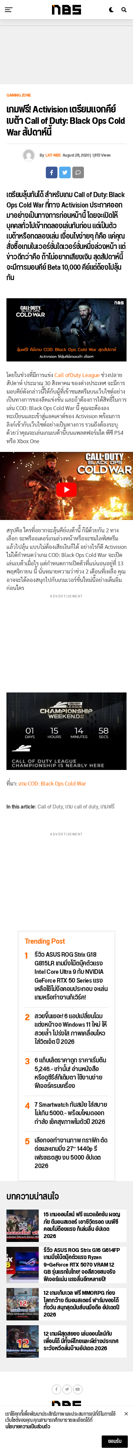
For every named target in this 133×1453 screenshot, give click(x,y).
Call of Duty (90, 195)
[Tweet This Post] (65, 172)
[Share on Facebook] (51, 172)
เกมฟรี (107, 806)
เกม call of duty (81, 806)
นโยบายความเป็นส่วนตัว (27, 1427)
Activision (74, 205)
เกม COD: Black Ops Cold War (52, 783)
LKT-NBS (53, 155)
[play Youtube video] (66, 489)
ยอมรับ (115, 1441)
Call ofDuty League (77, 375)
